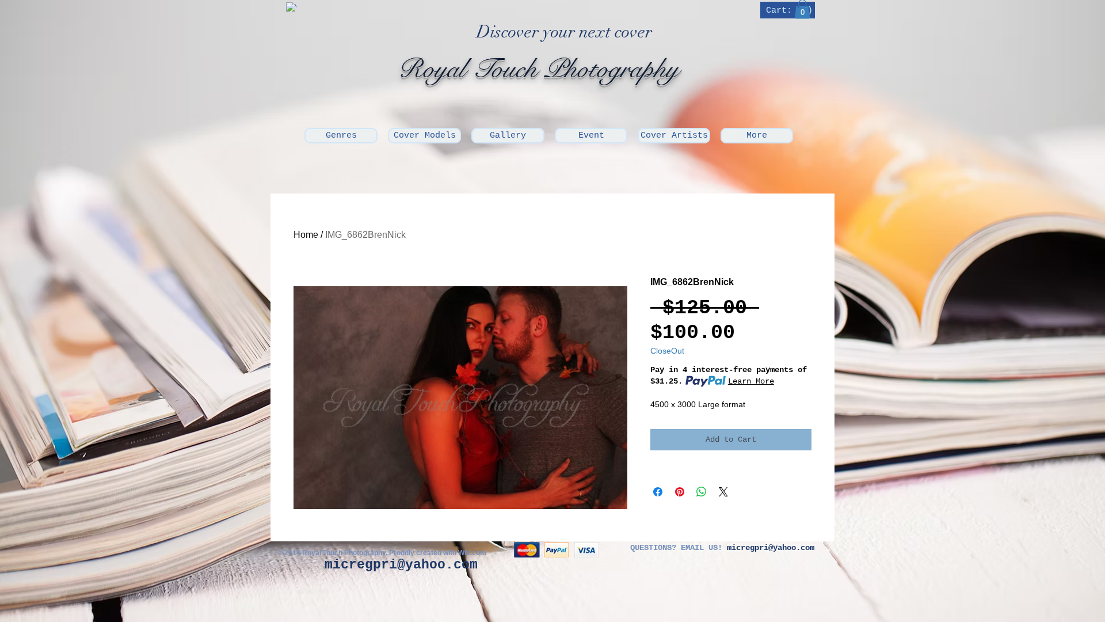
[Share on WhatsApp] (701, 492)
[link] (788, 10)
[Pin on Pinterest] (680, 492)
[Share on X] (723, 492)
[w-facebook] (291, 7)
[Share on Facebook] (658, 492)
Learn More (751, 381)
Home (306, 235)
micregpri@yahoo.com (401, 564)
